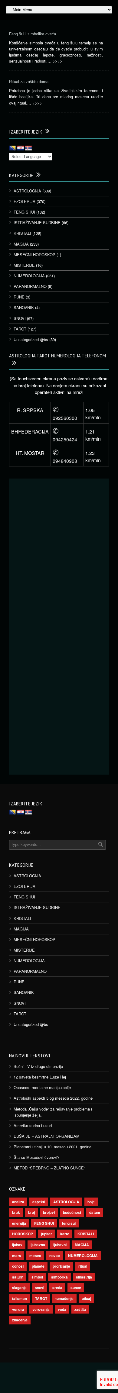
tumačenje (64, 1298)
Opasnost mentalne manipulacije (42, 1087)
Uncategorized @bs (31, 339)
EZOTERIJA (24, 201)
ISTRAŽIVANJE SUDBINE (37, 222)
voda (62, 1309)
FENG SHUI (24, 212)
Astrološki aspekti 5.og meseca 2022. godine (53, 1098)
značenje (20, 1320)
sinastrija (84, 1277)
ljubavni (60, 1244)
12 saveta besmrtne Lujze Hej (40, 1077)
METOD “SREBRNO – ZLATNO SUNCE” (49, 1168)
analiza (18, 1201)
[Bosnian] (12, 148)
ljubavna (38, 1244)
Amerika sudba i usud (33, 1125)
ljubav (17, 1244)
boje (91, 1201)
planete (38, 1266)
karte (64, 1234)
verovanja (41, 1309)
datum (94, 1212)
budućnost (72, 1212)
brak (16, 1212)
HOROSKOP (22, 1234)
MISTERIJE (24, 265)
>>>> (57, 61)
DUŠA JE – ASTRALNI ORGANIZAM (47, 1136)
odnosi (18, 1266)
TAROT (20, 329)
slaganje (19, 1287)
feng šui (69, 1223)
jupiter (46, 1234)
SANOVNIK (24, 307)
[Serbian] (28, 148)
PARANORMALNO (30, 286)
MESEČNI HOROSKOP (34, 254)
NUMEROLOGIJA (29, 276)
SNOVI (20, 318)
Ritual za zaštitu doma (28, 81)
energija (19, 1223)
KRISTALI (22, 233)
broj (31, 1212)
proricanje (61, 1266)
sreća (57, 1287)
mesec (35, 1255)
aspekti (38, 1201)
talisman (19, 1298)
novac (54, 1255)
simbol (37, 1277)
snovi (39, 1287)
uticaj (86, 1298)
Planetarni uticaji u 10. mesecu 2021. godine (52, 1147)
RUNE (19, 297)
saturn (17, 1277)
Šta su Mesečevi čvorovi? (36, 1157)
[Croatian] (20, 148)
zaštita (80, 1309)
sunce (75, 1287)
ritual (82, 1266)
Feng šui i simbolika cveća (32, 34)
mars (16, 1255)
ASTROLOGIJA (27, 191)
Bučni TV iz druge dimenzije (38, 1066)
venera (18, 1309)
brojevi (49, 1212)
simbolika (59, 1277)
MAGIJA (21, 244)
